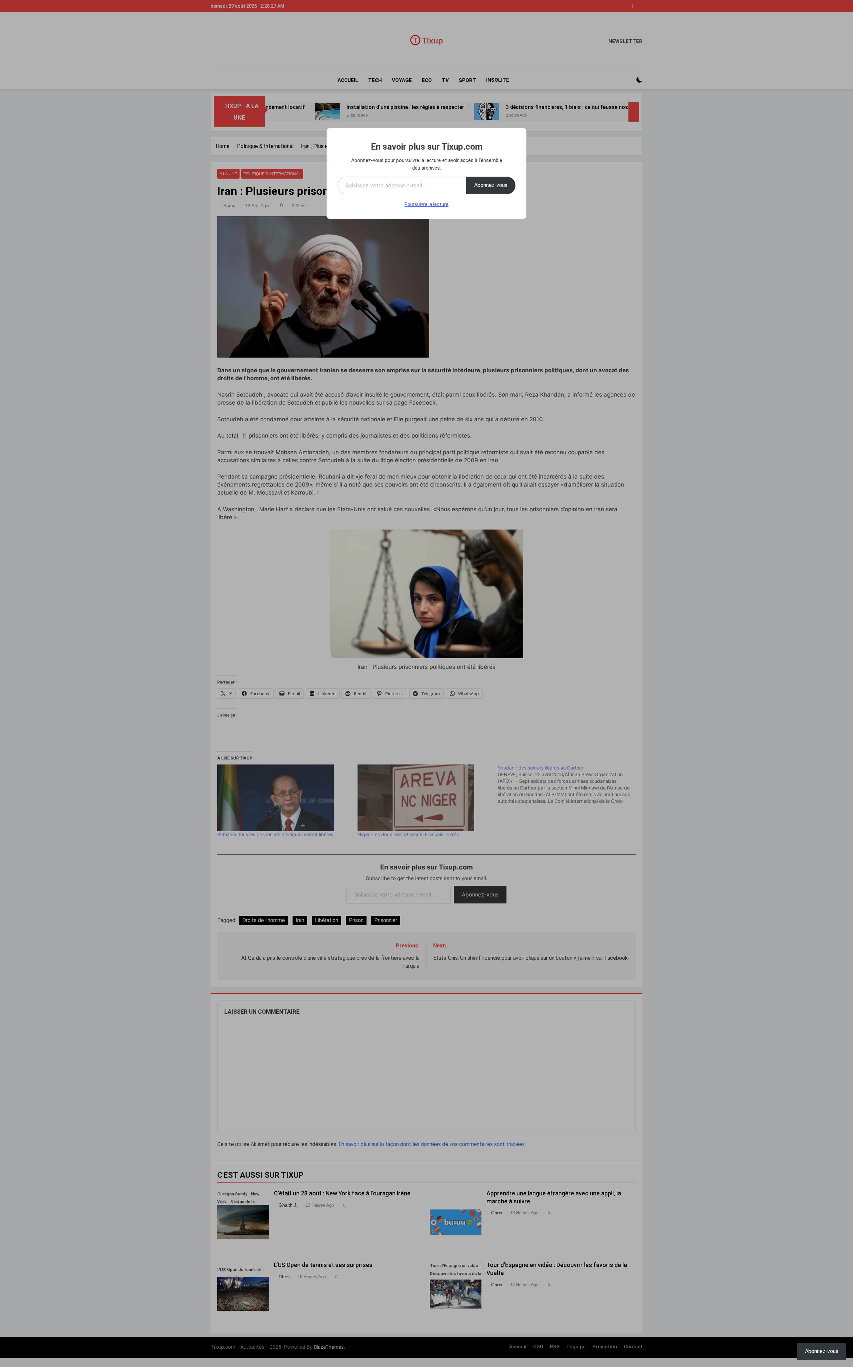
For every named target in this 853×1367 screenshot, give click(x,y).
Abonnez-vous (490, 185)
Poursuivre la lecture (426, 204)
